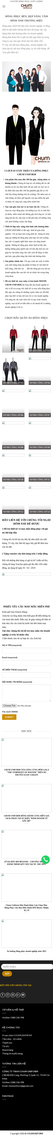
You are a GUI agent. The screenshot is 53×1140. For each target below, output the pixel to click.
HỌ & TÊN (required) (12, 645)
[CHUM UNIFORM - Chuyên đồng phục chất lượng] (26, 6)
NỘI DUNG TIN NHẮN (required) (17, 682)
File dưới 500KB (10, 712)
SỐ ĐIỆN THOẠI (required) (14, 670)
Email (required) (9, 657)
